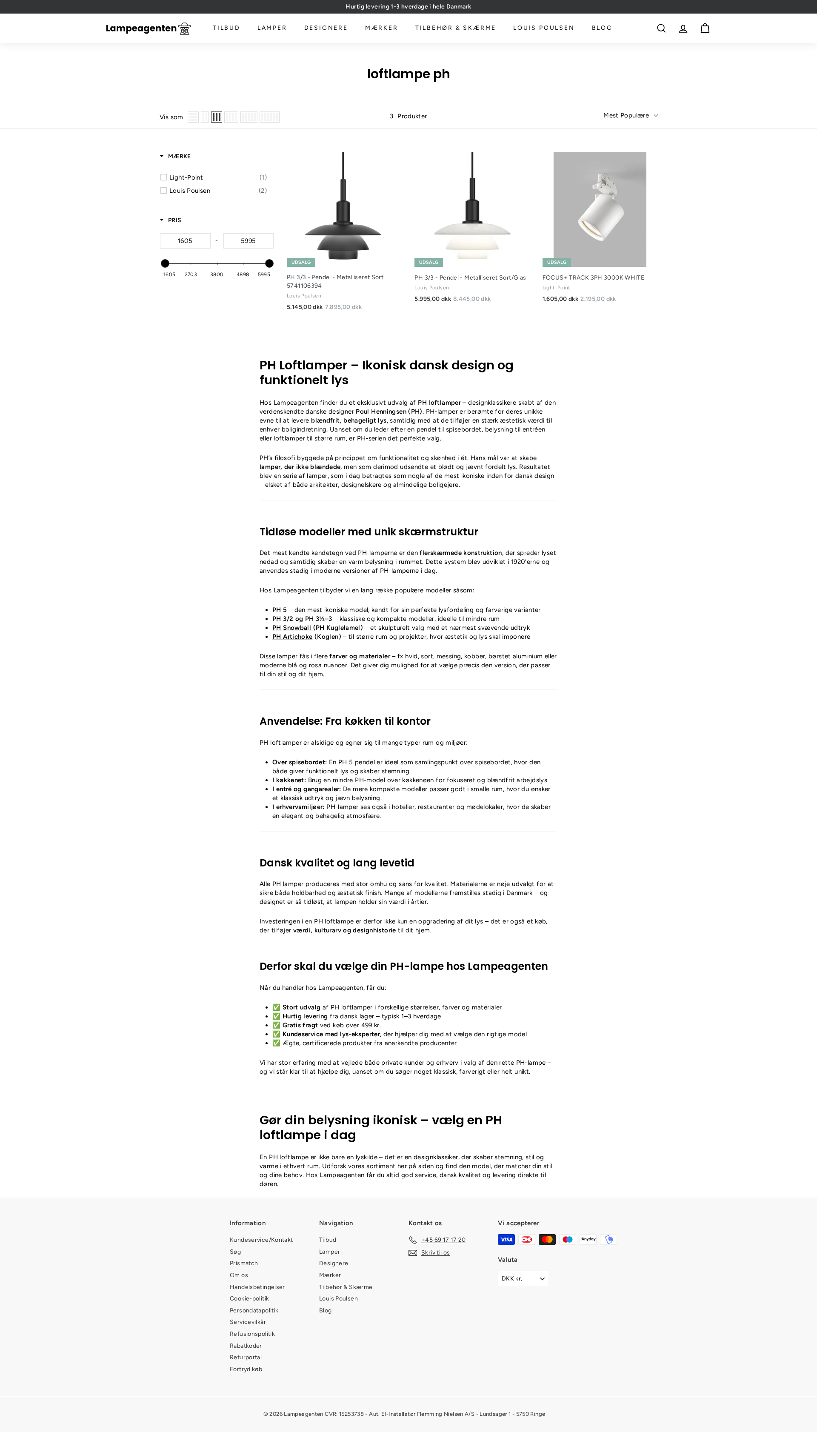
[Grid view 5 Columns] (248, 117)
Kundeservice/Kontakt (261, 1239)
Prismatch (244, 1263)
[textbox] (185, 241)
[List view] (193, 117)
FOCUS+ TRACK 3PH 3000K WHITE (594, 277)
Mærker (381, 28)
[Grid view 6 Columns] (270, 117)
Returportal (246, 1357)
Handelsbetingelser (257, 1287)
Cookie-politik (249, 1298)
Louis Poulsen (543, 28)
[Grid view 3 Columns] (216, 117)
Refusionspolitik (252, 1334)
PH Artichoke (292, 636)
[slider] (164, 263)
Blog (602, 28)
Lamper (272, 28)
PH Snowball (292, 628)
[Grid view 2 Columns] (205, 117)
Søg (235, 1251)
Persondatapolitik (254, 1310)
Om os (239, 1275)
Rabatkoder (246, 1345)
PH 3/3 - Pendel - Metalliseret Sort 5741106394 (335, 281)
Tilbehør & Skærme (456, 28)
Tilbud (226, 28)
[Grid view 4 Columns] (231, 117)
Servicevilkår (248, 1322)
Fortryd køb (246, 1369)
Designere (326, 28)
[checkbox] (218, 177)
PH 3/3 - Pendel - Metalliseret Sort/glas (470, 277)
